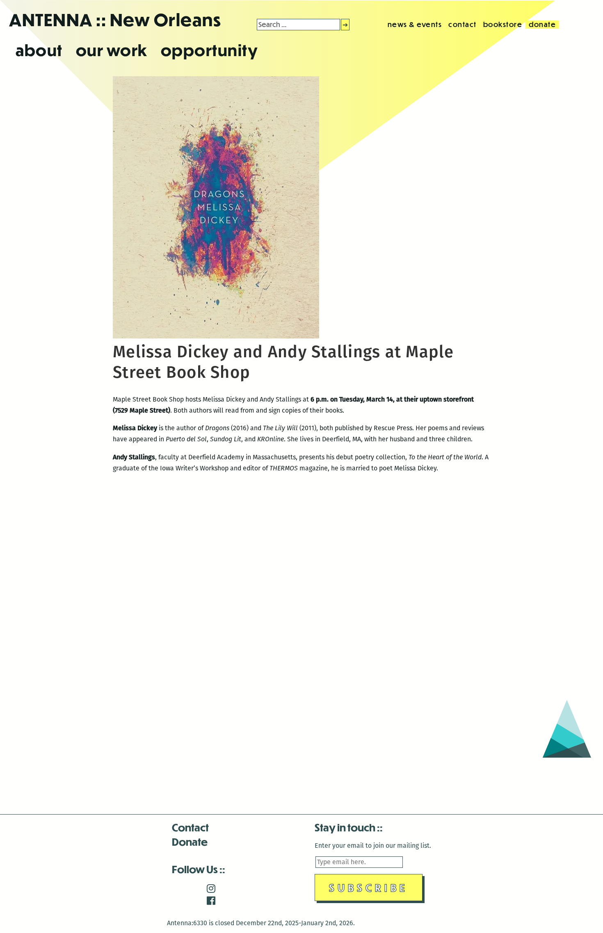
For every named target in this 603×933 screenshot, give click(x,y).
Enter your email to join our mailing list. (373, 845)
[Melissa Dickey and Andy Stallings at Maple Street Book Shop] (216, 336)
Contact (190, 827)
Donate (190, 841)
